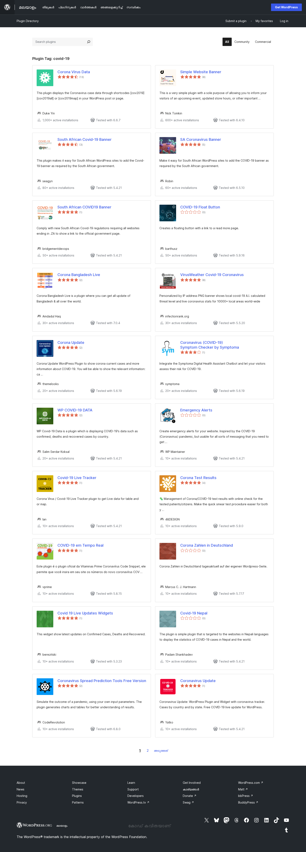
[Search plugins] (89, 42)
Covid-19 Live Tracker (76, 478)
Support (133, 789)
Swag (188, 802)
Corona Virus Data (73, 72)
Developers (135, 796)
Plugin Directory (28, 21)
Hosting (22, 796)
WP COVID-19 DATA (74, 410)
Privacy (22, 802)
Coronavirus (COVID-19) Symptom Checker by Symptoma (209, 344)
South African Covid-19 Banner (84, 139)
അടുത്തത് (161, 750)
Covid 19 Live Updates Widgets (85, 613)
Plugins (77, 796)
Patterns (78, 802)
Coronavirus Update (198, 681)
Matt (243, 789)
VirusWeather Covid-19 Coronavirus (212, 274)
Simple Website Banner (200, 72)
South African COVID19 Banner (84, 207)
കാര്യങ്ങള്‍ (191, 789)
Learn (131, 782)
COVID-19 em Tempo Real (80, 545)
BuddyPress (248, 802)
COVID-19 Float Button (200, 207)
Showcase (79, 782)
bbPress (245, 796)
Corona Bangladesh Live (78, 274)
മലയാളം (61, 825)
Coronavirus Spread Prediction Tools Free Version (101, 681)
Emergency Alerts (196, 410)
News (20, 789)
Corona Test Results (198, 478)
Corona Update (70, 342)
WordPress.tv (138, 802)
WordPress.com (250, 782)
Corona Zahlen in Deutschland (206, 545)
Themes (77, 789)
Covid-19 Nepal (193, 613)
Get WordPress (286, 7)
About (21, 782)
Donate (190, 796)
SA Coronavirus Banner (200, 139)
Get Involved (192, 782)
